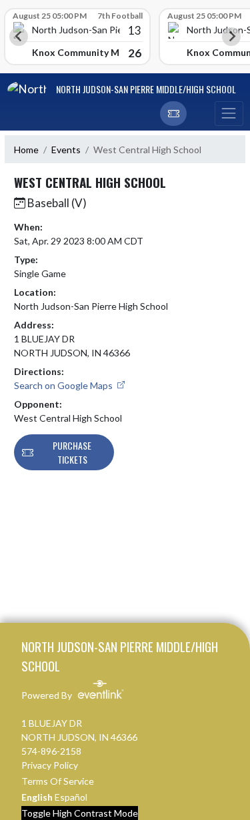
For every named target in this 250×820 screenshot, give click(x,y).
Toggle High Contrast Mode (79, 813)
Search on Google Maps (64, 385)
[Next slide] (231, 36)
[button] (173, 114)
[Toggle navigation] (229, 114)
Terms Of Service (57, 781)
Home (26, 149)
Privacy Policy (49, 765)
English (37, 797)
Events (66, 149)
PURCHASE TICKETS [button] (72, 452)
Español (71, 797)
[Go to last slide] (18, 36)
